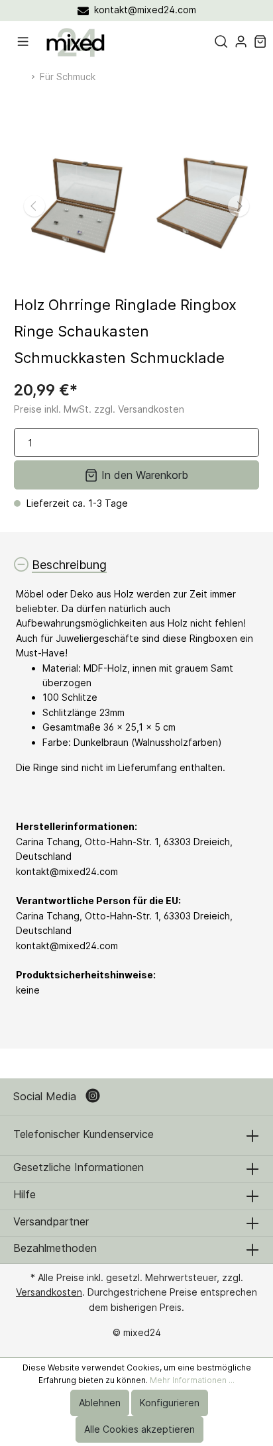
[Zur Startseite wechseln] (75, 42)
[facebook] (94, 1096)
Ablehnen (100, 1402)
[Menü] (22, 41)
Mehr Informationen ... (192, 1380)
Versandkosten (49, 1292)
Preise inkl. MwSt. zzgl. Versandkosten (99, 409)
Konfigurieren (169, 1402)
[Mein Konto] (240, 41)
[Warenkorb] (260, 41)
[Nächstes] (238, 206)
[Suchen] (221, 41)
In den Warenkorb (143, 475)
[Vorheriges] (34, 206)
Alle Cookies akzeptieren (139, 1429)
